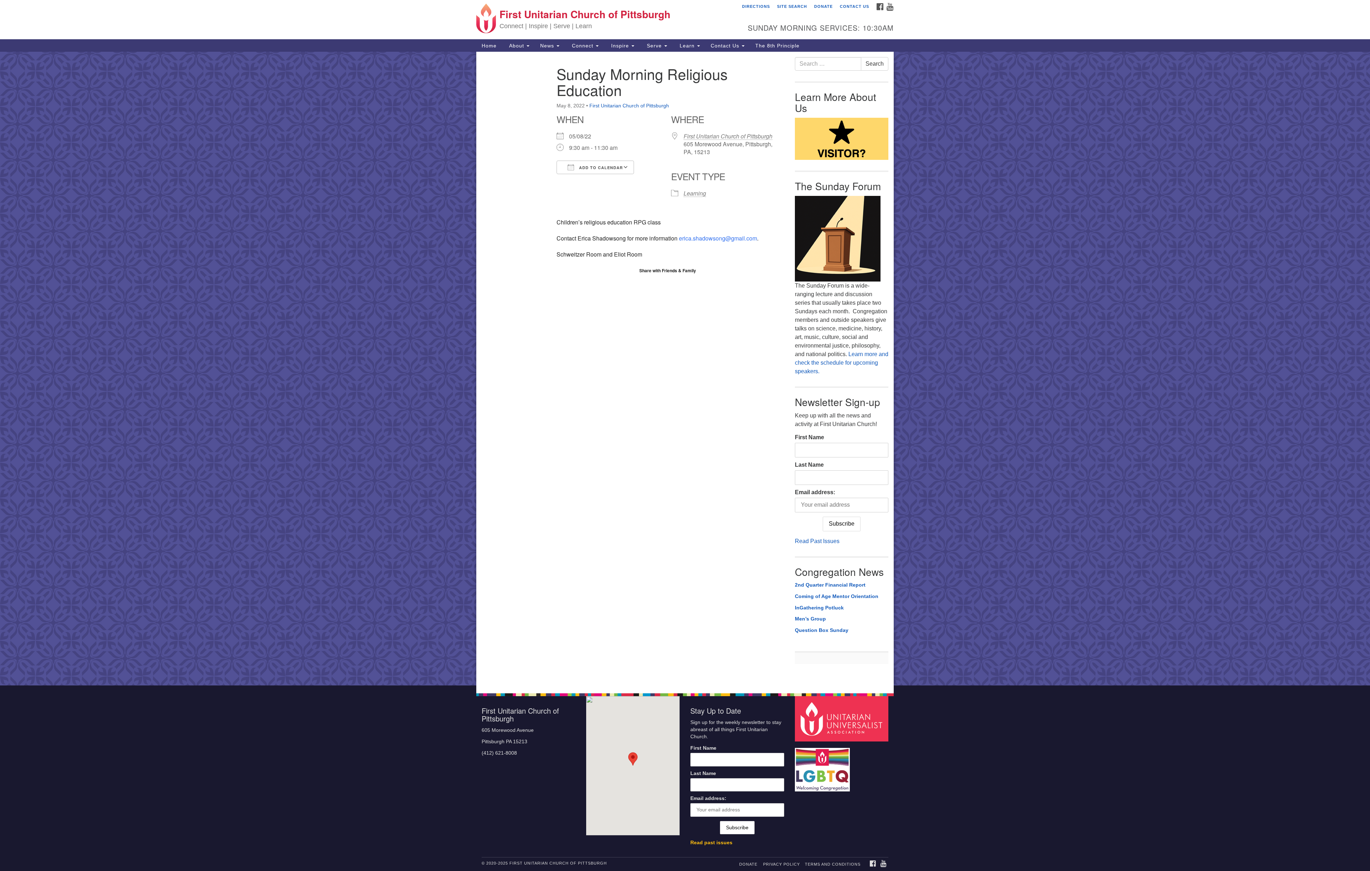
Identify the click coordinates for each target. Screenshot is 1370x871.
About (516, 46)
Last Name (809, 465)
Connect (582, 46)
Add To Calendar (600, 167)
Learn (687, 46)
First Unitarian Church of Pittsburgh (629, 105)
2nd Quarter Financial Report (830, 585)
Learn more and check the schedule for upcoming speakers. (841, 362)
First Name (809, 437)
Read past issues (711, 842)
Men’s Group (810, 619)
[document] (685, 368)
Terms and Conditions (833, 864)
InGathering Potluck (819, 608)
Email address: (815, 492)
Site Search (792, 6)
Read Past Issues (817, 541)
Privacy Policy (781, 864)
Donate (823, 6)
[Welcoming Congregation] (823, 766)
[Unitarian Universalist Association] (842, 718)
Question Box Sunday (821, 630)
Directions (756, 6)
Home (489, 46)
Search (875, 64)
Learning (695, 193)
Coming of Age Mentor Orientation (836, 596)
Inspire (620, 46)
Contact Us (854, 6)
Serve (654, 46)
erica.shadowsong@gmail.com (718, 238)
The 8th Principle (777, 46)
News (548, 46)
